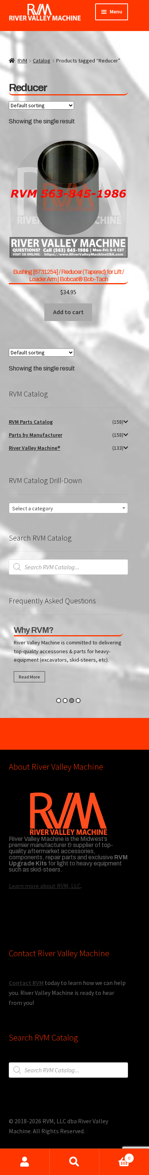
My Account (25, 1162)
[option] (68, 656)
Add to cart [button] (68, 312)
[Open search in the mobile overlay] (68, 567)
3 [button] (71, 700)
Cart (114, 1155)
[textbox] (68, 508)
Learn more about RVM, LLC (45, 886)
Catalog (41, 60)
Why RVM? (33, 630)
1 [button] (58, 700)
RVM (22, 60)
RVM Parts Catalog (31, 421)
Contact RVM (26, 983)
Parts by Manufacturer (35, 434)
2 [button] (65, 700)
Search (74, 1162)
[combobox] (68, 508)
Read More (29, 677)
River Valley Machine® (34, 447)
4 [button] (78, 700)
